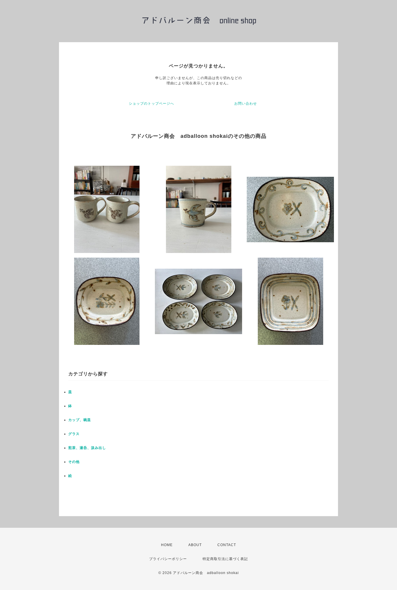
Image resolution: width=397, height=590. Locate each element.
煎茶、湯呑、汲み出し (87, 448)
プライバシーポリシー (168, 559)
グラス (74, 434)
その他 (74, 462)
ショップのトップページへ (151, 103)
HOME (167, 545)
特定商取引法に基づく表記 (225, 559)
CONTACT (226, 545)
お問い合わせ (245, 103)
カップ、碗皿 (79, 420)
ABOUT (195, 545)
